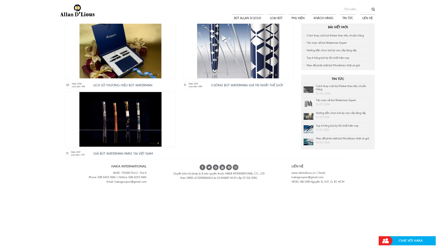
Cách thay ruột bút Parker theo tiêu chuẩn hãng (335, 35)
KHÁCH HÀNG (323, 18)
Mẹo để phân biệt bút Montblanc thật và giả (333, 65)
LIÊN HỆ (367, 18)
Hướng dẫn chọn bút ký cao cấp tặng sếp (332, 50)
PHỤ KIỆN (298, 18)
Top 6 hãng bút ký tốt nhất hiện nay (328, 57)
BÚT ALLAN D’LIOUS (247, 18)
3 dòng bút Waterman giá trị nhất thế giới (247, 85)
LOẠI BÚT (276, 18)
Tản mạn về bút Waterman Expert (327, 42)
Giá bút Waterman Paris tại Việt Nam (123, 154)
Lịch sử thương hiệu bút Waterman (122, 85)
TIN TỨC (347, 18)
